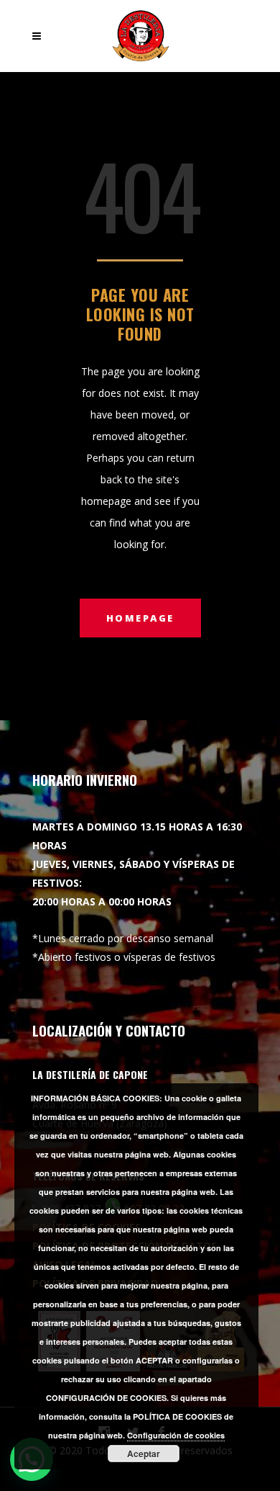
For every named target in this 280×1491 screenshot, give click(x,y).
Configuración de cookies (176, 1435)
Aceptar (143, 1453)
